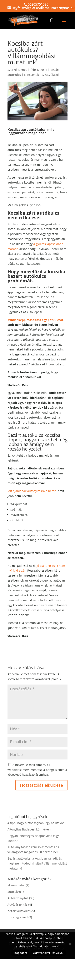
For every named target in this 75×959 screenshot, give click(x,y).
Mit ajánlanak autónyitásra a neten (32, 491)
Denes (22, 70)
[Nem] (70, 944)
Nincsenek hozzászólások (41, 75)
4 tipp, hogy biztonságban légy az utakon (36, 823)
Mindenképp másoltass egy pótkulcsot (35, 320)
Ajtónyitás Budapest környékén (29, 829)
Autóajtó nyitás (18, 898)
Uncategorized (18, 917)
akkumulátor (16, 885)
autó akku (14, 892)
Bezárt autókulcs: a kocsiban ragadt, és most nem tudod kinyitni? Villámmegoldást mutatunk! (37, 863)
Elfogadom (20, 952)
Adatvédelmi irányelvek (48, 952)
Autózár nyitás (18, 904)
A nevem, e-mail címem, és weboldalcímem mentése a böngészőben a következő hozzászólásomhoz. (37, 770)
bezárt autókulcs (19, 911)
